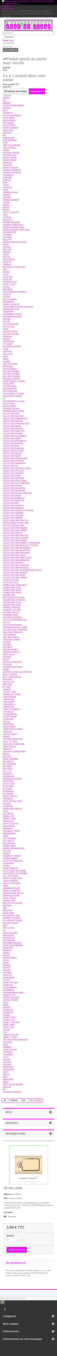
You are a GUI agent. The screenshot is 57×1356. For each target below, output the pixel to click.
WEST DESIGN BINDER (13, 1085)
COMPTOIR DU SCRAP (12, 729)
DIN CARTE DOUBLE (11, 376)
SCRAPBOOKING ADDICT (14, 993)
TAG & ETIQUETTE (11, 212)
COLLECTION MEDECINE (13, 501)
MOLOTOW (7, 911)
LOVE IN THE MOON (11, 883)
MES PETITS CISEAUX (13, 903)
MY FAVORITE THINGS (12, 921)
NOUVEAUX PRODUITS (13, 632)
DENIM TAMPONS (10, 759)
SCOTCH (6, 980)
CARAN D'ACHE (9, 697)
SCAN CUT (7, 975)
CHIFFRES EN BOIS (11, 409)
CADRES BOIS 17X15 (12, 588)
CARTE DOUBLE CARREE (14, 381)
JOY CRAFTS (8, 841)
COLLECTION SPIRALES (13, 506)
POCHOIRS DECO (10, 615)
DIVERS (6, 272)
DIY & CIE (7, 771)
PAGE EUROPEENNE (12, 115)
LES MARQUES (9, 635)
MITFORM (7, 906)
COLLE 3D (7, 279)
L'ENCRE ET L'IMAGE (12, 856)
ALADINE (7, 642)
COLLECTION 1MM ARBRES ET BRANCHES (21, 543)
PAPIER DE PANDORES (13, 945)
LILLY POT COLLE (10, 876)
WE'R (5, 1077)
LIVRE (5, 349)
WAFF (5, 1072)
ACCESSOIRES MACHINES (14, 292)
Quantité (10, 1236)
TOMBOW (7, 1047)
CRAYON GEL (9, 327)
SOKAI (6, 1005)
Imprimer (12, 1216)
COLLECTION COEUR (12, 496)
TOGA (5, 1045)
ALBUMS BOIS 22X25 (12, 605)
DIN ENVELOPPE (10, 391)
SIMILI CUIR (8, 130)
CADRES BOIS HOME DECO (15, 585)
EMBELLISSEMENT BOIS (13, 227)
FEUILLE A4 (8, 354)
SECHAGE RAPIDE (11, 153)
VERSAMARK (8, 1070)
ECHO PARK (8, 786)
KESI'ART (7, 851)
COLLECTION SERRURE (13, 513)
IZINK (5, 836)
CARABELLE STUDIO (12, 694)
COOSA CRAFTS (10, 734)
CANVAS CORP (9, 692)
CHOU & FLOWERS (11, 709)
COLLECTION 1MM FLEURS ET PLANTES (20, 545)
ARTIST (6, 660)
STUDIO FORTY (9, 1017)
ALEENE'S (7, 645)
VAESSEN (7, 1062)
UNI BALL (7, 1060)
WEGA (5, 1082)
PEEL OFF (7, 250)
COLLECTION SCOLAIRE (13, 451)
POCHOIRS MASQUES (12, 617)
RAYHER (6, 968)
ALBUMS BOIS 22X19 (12, 602)
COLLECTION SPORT (12, 476)
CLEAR (6, 185)
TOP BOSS (7, 1052)
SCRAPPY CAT (9, 995)
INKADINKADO (9, 834)
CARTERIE (7, 351)
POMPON (7, 265)
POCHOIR (7, 197)
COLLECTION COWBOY (13, 518)
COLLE (6, 274)
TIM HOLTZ (7, 1042)
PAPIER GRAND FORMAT (13, 105)
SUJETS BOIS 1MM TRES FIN (15, 520)
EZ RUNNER (8, 794)
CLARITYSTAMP (10, 717)
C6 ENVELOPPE (10, 386)
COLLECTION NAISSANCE (14, 491)
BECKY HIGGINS (10, 675)
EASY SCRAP (9, 784)
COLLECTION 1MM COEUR (14, 555)
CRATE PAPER (9, 747)
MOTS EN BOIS (9, 406)
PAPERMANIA (9, 940)
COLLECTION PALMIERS (13, 448)
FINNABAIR (8, 799)
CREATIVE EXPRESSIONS (14, 752)
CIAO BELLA (8, 712)
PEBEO (6, 953)
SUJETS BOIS (9, 404)
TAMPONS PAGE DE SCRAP (15, 627)
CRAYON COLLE (10, 282)
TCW (5, 1032)
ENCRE (6, 150)
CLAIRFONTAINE (10, 714)
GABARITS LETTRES (12, 610)
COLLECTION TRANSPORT (14, 463)
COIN (5, 215)
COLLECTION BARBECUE (14, 498)
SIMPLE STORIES (10, 1000)
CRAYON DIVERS (10, 332)
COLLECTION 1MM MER (13, 563)
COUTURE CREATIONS (13, 739)
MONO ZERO (8, 913)
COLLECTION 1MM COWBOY (15, 578)
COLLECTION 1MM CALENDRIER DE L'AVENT (22, 570)
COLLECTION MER (11, 503)
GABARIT (7, 195)
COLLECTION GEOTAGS (13, 416)
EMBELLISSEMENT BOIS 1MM (16, 230)
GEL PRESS (8, 814)
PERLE (6, 245)
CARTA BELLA (9, 704)
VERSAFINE (8, 1067)
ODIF (5, 925)
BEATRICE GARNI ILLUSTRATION (17, 672)
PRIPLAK (7, 108)
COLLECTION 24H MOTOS (14, 488)
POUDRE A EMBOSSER (13, 225)
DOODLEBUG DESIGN (12, 779)
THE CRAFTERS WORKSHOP (15, 1040)
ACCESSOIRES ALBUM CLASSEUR (18, 307)
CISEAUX (7, 294)
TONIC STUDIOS (10, 1050)
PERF (5, 143)
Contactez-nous (8, 9)
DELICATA (7, 757)
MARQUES (12, 1123)
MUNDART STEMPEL (12, 918)
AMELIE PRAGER (10, 650)
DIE (4, 135)
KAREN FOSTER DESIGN (13, 848)
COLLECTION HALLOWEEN (14, 436)
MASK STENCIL (9, 898)
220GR (5, 359)
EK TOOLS (7, 789)
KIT (4, 399)
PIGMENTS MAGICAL (12, 173)
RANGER (7, 965)
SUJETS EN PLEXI (11, 580)
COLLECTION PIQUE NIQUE (15, 481)
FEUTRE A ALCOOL (11, 334)
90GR (5, 356)
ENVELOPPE (8, 384)
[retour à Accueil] (5, 1100)
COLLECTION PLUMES (12, 486)
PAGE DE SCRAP (10, 933)
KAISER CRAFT (9, 846)
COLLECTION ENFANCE (13, 429)
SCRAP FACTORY (10, 983)
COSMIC (6, 737)
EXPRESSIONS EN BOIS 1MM (16, 523)
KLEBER (6, 853)
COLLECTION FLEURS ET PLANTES (18, 511)
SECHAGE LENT (10, 155)
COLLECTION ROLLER (12, 453)
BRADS (6, 207)
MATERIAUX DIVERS (12, 347)
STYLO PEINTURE (11, 324)
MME (5, 908)
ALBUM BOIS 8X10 (11, 309)
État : (6, 1198)
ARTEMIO (7, 657)
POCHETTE (8, 113)
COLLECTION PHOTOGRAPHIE (16, 483)
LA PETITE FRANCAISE (13, 861)
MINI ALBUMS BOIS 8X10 (13, 597)
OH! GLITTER (8, 928)
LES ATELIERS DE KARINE (14, 871)
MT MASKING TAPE (11, 916)
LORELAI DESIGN (10, 881)
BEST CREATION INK (12, 677)
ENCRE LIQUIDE (10, 158)
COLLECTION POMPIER (13, 473)
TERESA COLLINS (10, 1035)
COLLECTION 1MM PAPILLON (15, 535)
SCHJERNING (9, 978)
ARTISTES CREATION (12, 662)
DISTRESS (7, 766)
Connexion (6, 6)
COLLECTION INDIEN (12, 438)
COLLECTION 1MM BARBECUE (16, 560)
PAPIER (6, 98)
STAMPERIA (8, 1012)
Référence (8, 1194)
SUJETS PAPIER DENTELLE (15, 620)
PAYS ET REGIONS (11, 414)
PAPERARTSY (9, 938)
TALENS (6, 1030)
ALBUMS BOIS (9, 595)
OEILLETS (7, 240)
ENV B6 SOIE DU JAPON (13, 394)
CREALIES (7, 749)
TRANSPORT (8, 312)
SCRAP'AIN (7, 985)
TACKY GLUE (8, 1027)
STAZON (6, 1015)
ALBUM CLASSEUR (11, 304)
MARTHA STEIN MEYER (13, 893)
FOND (5, 190)
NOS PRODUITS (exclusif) (13, 401)
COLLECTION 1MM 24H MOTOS (16, 550)
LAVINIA (6, 866)
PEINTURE (7, 165)
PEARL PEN (8, 948)
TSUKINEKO (8, 1055)
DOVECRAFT (8, 781)
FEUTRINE (7, 237)
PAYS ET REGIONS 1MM (13, 525)
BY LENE (7, 687)
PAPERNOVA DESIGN (12, 943)
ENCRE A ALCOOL (10, 168)
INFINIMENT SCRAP (11, 831)
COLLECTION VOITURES (13, 461)
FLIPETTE (7, 262)
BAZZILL (6, 670)
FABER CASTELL (10, 796)
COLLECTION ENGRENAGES (15, 419)
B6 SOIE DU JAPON (11, 379)
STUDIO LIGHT (9, 1020)
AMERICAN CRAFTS (11, 652)
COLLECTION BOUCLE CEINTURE (17, 493)
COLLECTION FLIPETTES (14, 431)
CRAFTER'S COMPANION (13, 744)
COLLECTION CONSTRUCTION (16, 424)
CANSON (7, 689)
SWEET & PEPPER (11, 1022)
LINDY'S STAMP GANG (12, 878)
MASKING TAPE (10, 232)
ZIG (4, 1089)
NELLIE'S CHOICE (10, 923)
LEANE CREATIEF (10, 868)
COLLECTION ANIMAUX (13, 421)
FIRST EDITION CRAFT (13, 801)
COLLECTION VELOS (12, 456)
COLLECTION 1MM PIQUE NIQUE (17, 558)
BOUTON (7, 247)
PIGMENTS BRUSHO (12, 170)
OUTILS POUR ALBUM (12, 625)
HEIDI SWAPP (9, 826)
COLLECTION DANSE (12, 426)
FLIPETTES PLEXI (11, 583)
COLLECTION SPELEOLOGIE (15, 458)
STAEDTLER (8, 1010)
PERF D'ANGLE (9, 148)
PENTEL (6, 955)
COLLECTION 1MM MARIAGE (15, 573)
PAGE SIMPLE (9, 118)
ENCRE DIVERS (9, 160)
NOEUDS (7, 252)
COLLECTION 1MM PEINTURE (15, 538)
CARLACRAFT (9, 702)
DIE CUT (6, 622)
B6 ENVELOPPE (10, 389)
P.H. (4, 930)
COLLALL (7, 722)
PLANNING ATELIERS (12, 1092)
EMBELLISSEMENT (11, 200)
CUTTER (6, 297)
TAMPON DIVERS (10, 192)
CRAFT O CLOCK (10, 742)
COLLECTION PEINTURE (13, 478)
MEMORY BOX (9, 901)
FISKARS (7, 804)
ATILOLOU (7, 665)
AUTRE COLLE (9, 284)
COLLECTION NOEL (11, 446)
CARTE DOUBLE (10, 369)
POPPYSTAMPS (10, 958)
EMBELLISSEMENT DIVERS (15, 242)
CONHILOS (7, 732)
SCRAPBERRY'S (10, 988)
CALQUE (6, 361)
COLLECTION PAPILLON (13, 471)
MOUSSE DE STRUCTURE (14, 267)
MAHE (5, 886)
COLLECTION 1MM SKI (12, 533)
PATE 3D (6, 257)
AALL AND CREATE (11, 637)
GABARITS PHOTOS (11, 607)
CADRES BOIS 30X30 (12, 590)
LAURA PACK (8, 863)
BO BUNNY (7, 679)
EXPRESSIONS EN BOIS (13, 411)
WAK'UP (6, 1075)
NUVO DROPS (9, 260)
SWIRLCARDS (9, 1025)
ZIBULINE (7, 1087)
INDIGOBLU (8, 829)
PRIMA (6, 963)
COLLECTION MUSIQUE (13, 443)
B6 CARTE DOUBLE (11, 374)
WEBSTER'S (8, 1080)
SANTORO (7, 973)
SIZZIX (6, 1003)
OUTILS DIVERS (10, 299)
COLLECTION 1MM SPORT (14, 575)
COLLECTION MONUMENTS (15, 441)
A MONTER (7, 187)
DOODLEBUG (8, 776)
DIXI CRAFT (8, 769)
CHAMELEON (8, 707)
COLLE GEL (8, 277)
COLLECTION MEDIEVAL (13, 508)
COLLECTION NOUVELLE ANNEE (17, 468)
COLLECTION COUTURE (13, 515)
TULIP (5, 1057)
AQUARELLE (8, 175)
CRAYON (6, 319)
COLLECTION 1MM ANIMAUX (15, 528)
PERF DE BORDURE (11, 145)
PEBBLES (7, 950)
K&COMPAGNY (9, 843)
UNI (4, 101)
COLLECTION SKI (10, 466)
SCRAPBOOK (8, 342)
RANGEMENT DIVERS (12, 317)
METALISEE (8, 366)
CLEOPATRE (8, 719)
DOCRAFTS (8, 774)
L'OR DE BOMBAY (10, 858)
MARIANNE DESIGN (11, 888)
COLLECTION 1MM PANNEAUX (16, 565)
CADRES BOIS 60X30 (12, 593)
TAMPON (7, 180)
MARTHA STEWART (11, 896)
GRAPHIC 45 (8, 821)
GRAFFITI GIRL (9, 819)
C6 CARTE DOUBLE (11, 371)
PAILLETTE (7, 220)
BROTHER (7, 684)
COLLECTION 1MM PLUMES (15, 540)
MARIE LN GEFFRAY (11, 891)
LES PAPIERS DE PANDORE (15, 873)
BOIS (5, 183)
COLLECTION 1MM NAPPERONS (17, 548)
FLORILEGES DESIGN (12, 809)
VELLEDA (7, 1065)
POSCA (6, 960)
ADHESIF (7, 339)
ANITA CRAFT (9, 655)
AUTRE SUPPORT (10, 128)
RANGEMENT (8, 302)
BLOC (5, 110)
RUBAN (6, 205)
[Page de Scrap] (28, 25)
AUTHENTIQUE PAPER (12, 667)
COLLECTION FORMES (13, 433)
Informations (15, 1133)
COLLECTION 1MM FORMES (15, 530)
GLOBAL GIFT (9, 816)
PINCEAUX (7, 337)
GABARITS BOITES (11, 612)
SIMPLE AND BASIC (11, 998)
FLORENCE (8, 806)
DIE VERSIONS (9, 764)
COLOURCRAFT (9, 727)
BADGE (6, 210)
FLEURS (6, 202)
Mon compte (10, 1323)
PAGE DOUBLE (9, 120)
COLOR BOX (8, 724)
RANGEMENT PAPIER (12, 314)
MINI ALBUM (8, 123)
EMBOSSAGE (9, 138)
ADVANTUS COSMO (11, 640)
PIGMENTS (7, 163)
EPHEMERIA (8, 791)
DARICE (6, 754)
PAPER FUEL (8, 935)
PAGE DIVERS (9, 125)
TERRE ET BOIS (10, 1037)
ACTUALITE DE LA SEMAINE (15, 630)
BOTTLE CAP (8, 682)
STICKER (7, 217)
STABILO (7, 1007)
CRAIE (5, 329)
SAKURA (6, 970)
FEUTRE (6, 322)
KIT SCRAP (8, 344)
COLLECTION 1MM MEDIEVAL (15, 568)
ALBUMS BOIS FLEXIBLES (14, 600)
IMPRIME (7, 103)
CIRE (5, 269)
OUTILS (6, 287)
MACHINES (7, 289)
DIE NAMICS (8, 761)
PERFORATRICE (10, 140)
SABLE (6, 255)
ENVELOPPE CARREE (12, 396)
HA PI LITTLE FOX (10, 824)
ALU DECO (7, 647)
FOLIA (5, 811)
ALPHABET (7, 235)
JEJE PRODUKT (10, 839)
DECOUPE (7, 133)
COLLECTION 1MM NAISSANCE (16, 553)
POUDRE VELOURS (11, 222)
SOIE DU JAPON (10, 364)
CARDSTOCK (8, 699)
